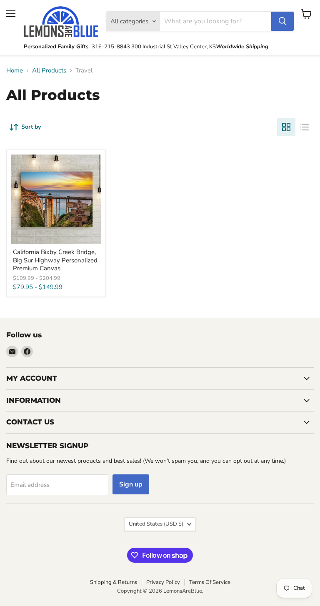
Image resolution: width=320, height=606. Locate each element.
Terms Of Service (209, 582)
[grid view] (286, 127)
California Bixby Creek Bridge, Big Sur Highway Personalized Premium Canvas (55, 260)
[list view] (304, 127)
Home (14, 70)
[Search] (282, 21)
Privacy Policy (163, 582)
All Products (49, 70)
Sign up (130, 484)
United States (156, 524)
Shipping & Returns (113, 582)
